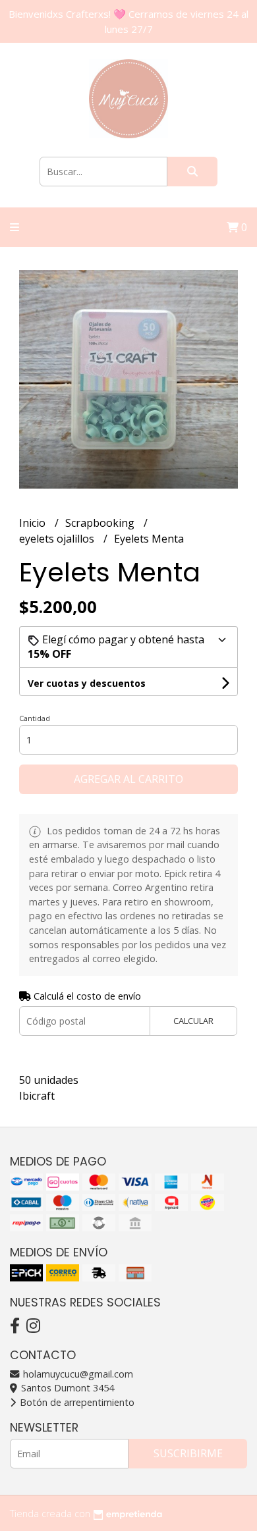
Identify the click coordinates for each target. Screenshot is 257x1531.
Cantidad (34, 718)
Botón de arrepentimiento (75, 1402)
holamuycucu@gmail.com (76, 1374)
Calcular (193, 1021)
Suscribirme (188, 1453)
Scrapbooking (101, 523)
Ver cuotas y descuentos (87, 683)
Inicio (33, 523)
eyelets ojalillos (58, 538)
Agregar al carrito (128, 779)
